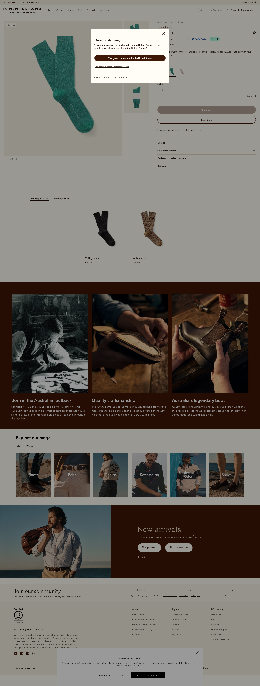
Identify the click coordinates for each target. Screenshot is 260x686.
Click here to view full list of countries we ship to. (111, 77)
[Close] (163, 34)
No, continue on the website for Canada (112, 67)
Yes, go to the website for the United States (130, 58)
